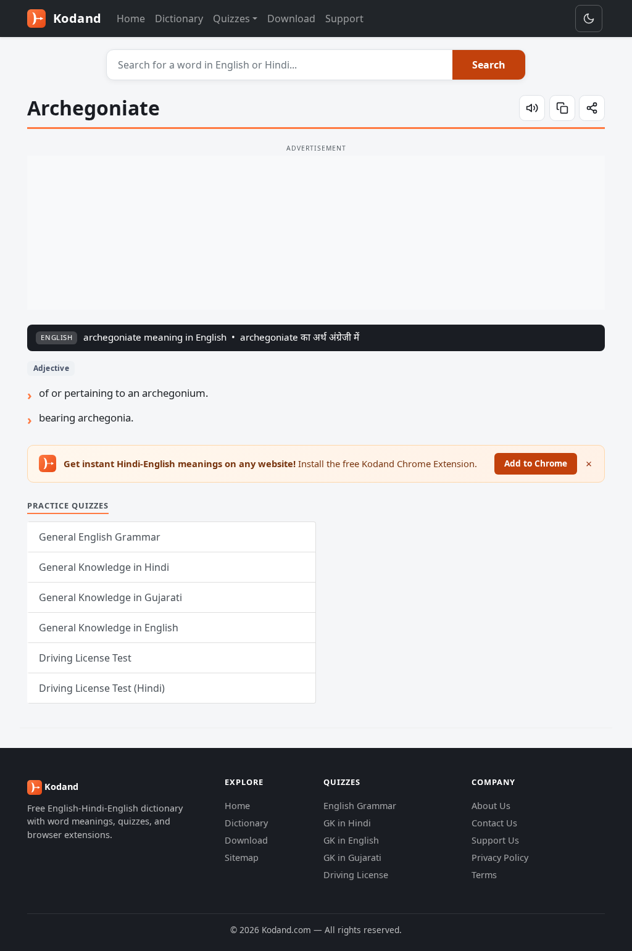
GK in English (351, 840)
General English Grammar (99, 537)
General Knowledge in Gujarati (110, 597)
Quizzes (231, 18)
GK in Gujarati (352, 857)
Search (488, 65)
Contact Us (494, 823)
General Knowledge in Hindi (104, 567)
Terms (484, 875)
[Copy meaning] (562, 108)
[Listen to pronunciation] (532, 108)
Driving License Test (85, 658)
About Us (491, 806)
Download (291, 18)
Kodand (75, 18)
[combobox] (280, 65)
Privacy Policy (500, 857)
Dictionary (179, 18)
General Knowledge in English (108, 627)
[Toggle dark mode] (588, 18)
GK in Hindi (347, 823)
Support (344, 18)
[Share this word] (592, 108)
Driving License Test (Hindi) (102, 688)
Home (131, 18)
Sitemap (242, 857)
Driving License (355, 875)
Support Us (495, 840)
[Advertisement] (316, 233)
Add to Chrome (535, 463)
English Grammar (359, 806)
